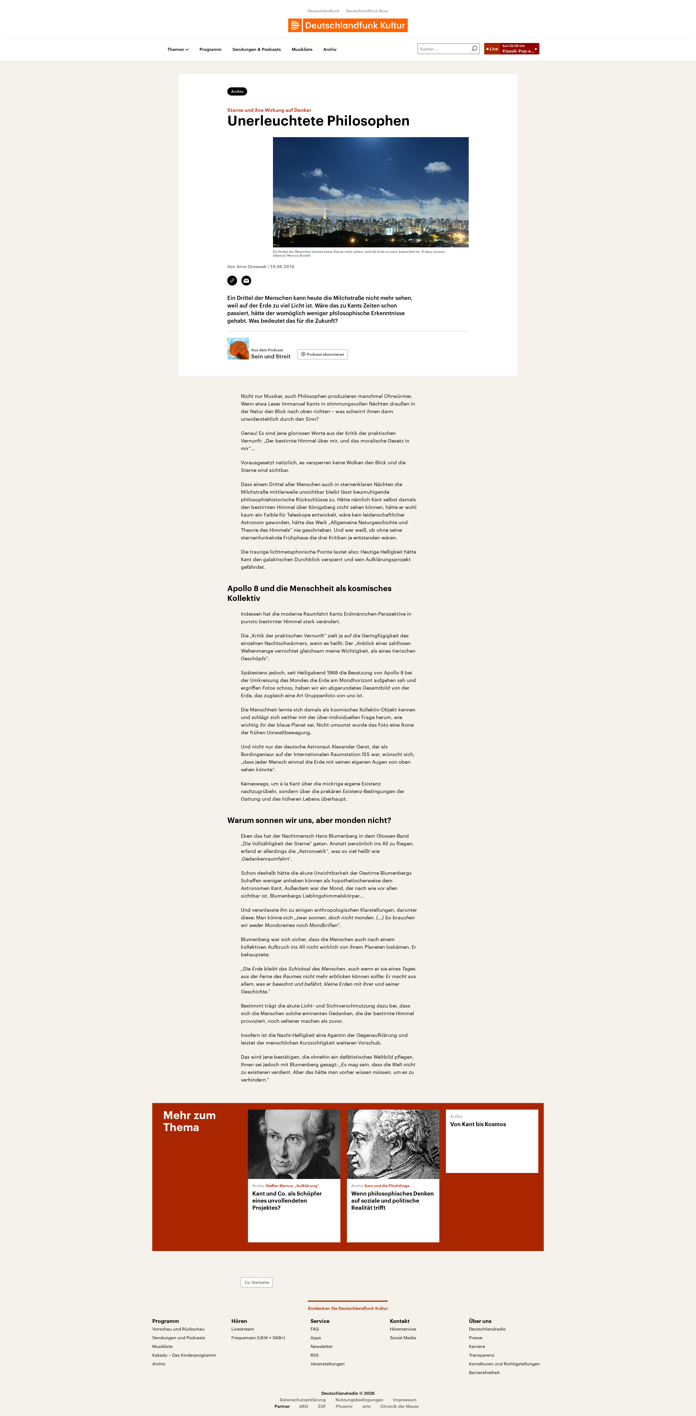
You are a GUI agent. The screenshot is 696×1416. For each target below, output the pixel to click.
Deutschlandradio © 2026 (348, 1393)
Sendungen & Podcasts (256, 49)
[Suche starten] (474, 49)
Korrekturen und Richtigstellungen (504, 1363)
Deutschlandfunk (324, 10)
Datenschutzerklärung (303, 1399)
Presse (475, 1337)
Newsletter (321, 1346)
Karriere (477, 1346)
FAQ (314, 1328)
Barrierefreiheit (484, 1372)
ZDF (322, 1406)
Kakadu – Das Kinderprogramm (184, 1354)
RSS (314, 1354)
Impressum (405, 1399)
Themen (175, 49)
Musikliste (302, 49)
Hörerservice (403, 1328)
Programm (211, 49)
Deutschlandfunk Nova (367, 10)
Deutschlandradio (487, 1328)
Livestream (242, 1328)
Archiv (330, 49)
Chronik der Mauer (399, 1406)
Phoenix (344, 1406)
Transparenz (481, 1354)
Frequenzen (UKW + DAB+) (258, 1337)
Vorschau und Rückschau (178, 1328)
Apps (315, 1337)
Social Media (403, 1337)
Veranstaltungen (327, 1363)
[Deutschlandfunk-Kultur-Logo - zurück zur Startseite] (348, 25)
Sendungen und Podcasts (178, 1337)
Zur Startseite (256, 1282)
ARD (303, 1406)
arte (366, 1406)
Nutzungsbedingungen (359, 1399)
